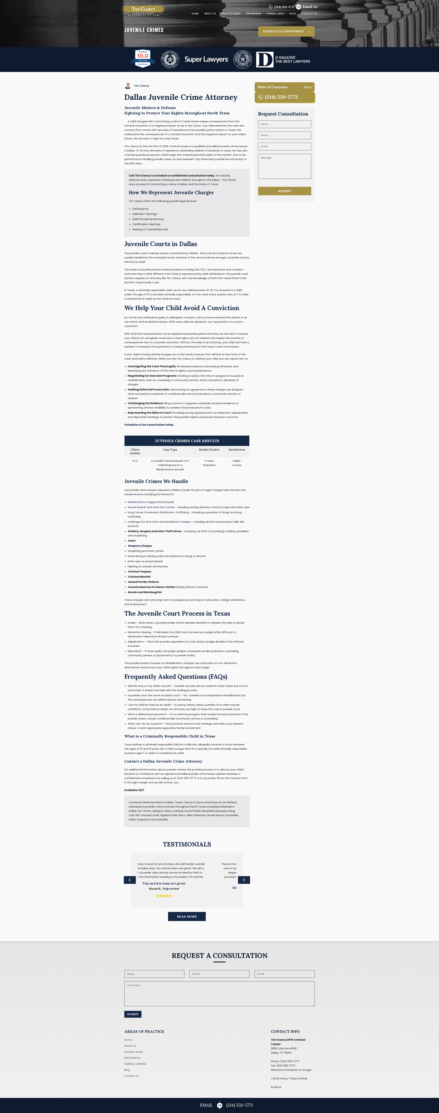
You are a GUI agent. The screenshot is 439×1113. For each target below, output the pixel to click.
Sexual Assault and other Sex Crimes (151, 507)
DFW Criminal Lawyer (176, 146)
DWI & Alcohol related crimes (218, 253)
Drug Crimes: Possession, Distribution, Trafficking (158, 512)
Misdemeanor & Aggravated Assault (151, 502)
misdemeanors (134, 494)
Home (128, 1044)
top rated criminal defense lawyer (146, 321)
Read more (187, 921)
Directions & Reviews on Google (291, 1074)
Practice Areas (133, 1056)
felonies (235, 490)
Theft (168, 531)
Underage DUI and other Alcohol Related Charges (159, 522)
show (308, 87)
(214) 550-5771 (284, 7)
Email (206, 1105)
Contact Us (131, 1080)
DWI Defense (132, 1062)
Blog (127, 1074)
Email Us (310, 7)
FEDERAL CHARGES (135, 1068)
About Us (130, 1050)
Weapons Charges (140, 546)
